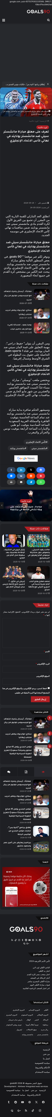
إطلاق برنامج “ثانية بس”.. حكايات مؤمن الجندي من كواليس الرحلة (19, 831)
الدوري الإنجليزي (19, 1010)
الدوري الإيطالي (42, 1015)
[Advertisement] (26, 52)
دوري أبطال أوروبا (32, 1025)
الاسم (47, 651)
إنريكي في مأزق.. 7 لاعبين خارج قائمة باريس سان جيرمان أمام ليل (13, 584)
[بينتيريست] (40, 476)
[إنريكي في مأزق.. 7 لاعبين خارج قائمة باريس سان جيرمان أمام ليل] (13, 572)
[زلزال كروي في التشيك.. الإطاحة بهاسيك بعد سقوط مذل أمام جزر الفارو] (13, 540)
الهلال (28, 1020)
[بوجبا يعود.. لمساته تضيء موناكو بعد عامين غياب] (42, 327)
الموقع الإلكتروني (43, 676)
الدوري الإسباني (34, 1010)
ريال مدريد (44, 1029)
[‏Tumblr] (11, 470)
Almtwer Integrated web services (33, 1086)
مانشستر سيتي (38, 448)
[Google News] (26, 458)
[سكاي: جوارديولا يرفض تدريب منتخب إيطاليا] (42, 313)
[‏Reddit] (31, 476)
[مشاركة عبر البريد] (21, 482)
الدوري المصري (11, 1015)
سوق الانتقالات (31, 1029)
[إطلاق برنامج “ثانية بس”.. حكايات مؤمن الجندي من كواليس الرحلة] (41, 831)
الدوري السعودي (27, 1015)
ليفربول (19, 1029)
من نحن (46, 1054)
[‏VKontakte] (21, 476)
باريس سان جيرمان (15, 1020)
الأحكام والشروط (42, 1067)
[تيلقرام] (31, 482)
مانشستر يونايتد (17, 448)
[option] (26, 505)
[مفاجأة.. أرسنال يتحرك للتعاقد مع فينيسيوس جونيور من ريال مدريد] (42, 294)
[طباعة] (11, 482)
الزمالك (45, 1020)
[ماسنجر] (11, 476)
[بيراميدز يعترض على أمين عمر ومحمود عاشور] (41, 846)
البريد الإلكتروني (43, 664)
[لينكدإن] (21, 470)
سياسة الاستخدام (42, 1072)
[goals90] (38, 11)
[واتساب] (40, 482)
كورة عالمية (33, 121)
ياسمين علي (42, 203)
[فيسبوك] (40, 470)
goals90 (13, 1083)
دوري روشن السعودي (14, 1025)
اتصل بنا (46, 1058)
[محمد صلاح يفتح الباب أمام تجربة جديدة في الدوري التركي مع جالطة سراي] (38, 572)
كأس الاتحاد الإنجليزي (36, 442)
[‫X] (31, 470)
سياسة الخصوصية (42, 1063)
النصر (37, 1020)
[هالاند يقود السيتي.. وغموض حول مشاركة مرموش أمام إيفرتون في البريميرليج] (38, 540)
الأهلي (46, 1010)
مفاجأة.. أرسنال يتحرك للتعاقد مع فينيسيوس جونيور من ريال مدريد (18, 296)
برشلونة (45, 1025)
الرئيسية (43, 121)
